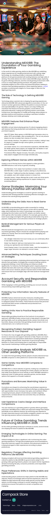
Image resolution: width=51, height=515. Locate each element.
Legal (47, 510)
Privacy (38, 510)
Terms (43, 510)
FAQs (18, 505)
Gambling (7, 37)
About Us (33, 510)
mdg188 (45, 86)
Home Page (6, 505)
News (13, 505)
